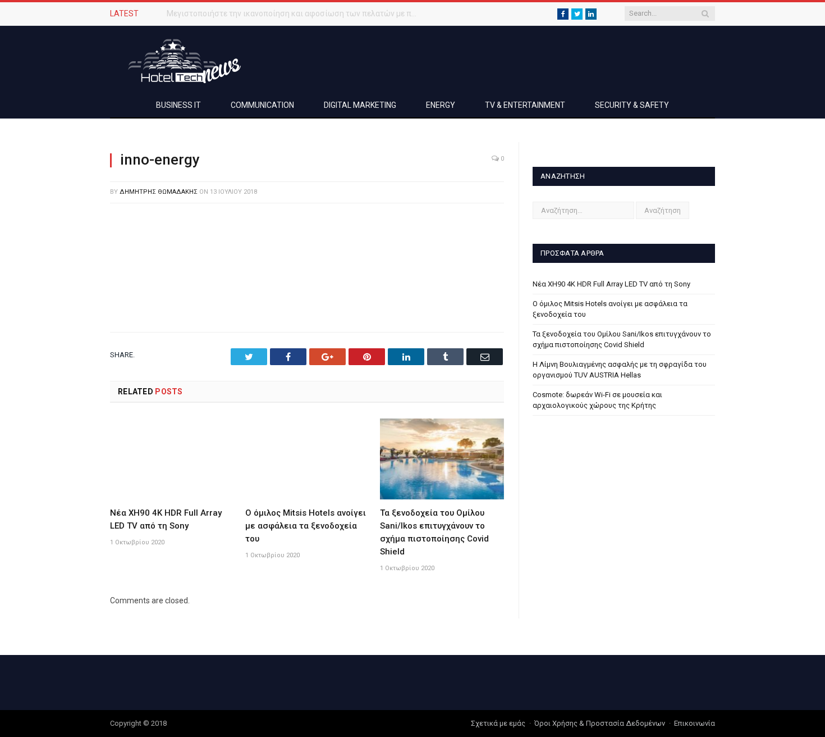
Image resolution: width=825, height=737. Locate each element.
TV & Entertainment (525, 105)
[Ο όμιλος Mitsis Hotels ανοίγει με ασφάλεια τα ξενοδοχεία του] (307, 458)
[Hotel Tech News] (180, 59)
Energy (440, 105)
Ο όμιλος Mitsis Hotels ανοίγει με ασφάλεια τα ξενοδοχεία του (305, 526)
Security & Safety (632, 105)
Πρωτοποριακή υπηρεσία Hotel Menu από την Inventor (264, 13)
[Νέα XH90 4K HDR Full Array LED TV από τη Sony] (172, 458)
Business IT (178, 105)
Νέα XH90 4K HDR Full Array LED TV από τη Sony (611, 284)
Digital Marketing (360, 105)
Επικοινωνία (694, 723)
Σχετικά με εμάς (498, 723)
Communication (262, 105)
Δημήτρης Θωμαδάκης (159, 191)
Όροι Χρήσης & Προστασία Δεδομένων (599, 723)
